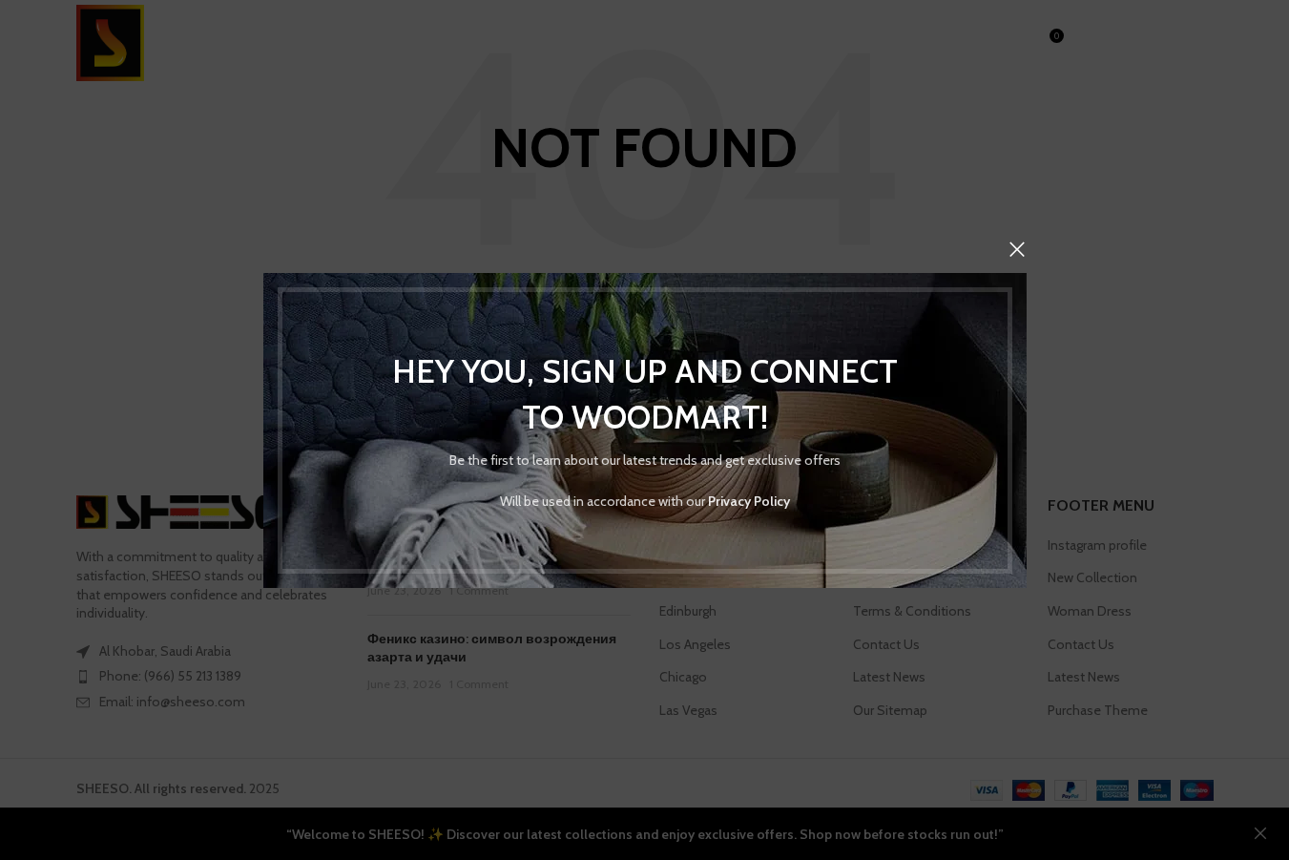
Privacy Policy (749, 500)
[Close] (1017, 249)
